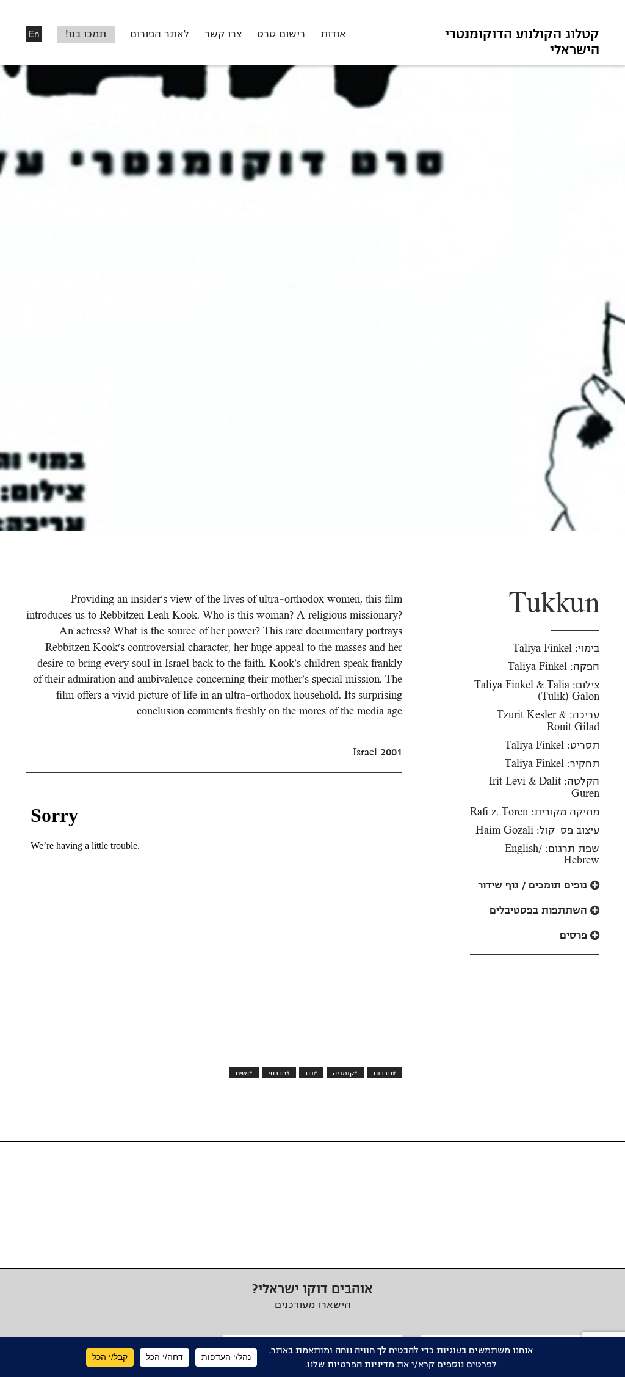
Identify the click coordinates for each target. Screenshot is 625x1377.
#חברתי (279, 1073)
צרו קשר (223, 34)
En (33, 34)
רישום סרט (281, 34)
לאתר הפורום (159, 34)
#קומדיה (345, 1073)
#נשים (244, 1073)
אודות (333, 34)
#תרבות (384, 1073)
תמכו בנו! (85, 34)
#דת (311, 1073)
